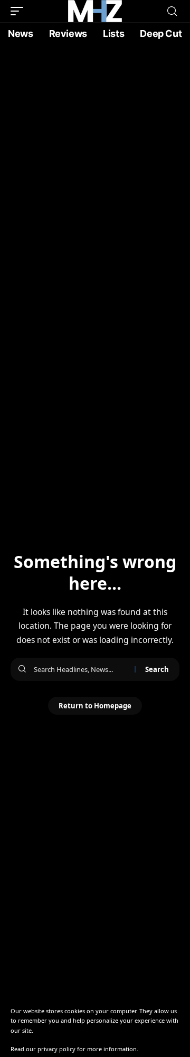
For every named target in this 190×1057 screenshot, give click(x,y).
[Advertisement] (95, 145)
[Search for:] (80, 669)
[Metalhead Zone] (95, 11)
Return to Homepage (95, 705)
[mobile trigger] (19, 11)
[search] (172, 11)
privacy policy (56, 1049)
